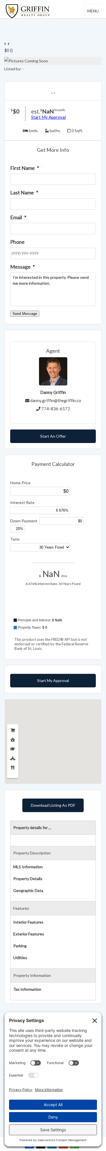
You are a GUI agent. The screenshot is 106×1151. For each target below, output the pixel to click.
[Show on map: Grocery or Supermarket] (12, 729)
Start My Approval (48, 117)
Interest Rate (22, 502)
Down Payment (23, 520)
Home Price (20, 482)
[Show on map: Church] (12, 757)
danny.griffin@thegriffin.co (55, 400)
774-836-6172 (55, 408)
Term (15, 539)
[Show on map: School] (12, 747)
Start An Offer (53, 436)
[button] (53, 620)
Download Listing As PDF (53, 805)
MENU (93, 10)
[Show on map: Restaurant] (12, 766)
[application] (53, 610)
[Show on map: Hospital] (12, 738)
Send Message (24, 314)
